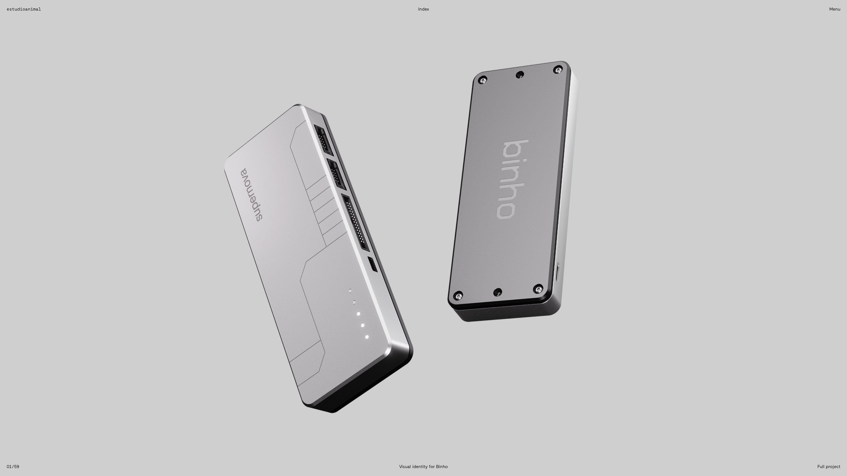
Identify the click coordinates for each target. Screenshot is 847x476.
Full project (828, 467)
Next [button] (635, 238)
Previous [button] (212, 238)
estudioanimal (24, 9)
